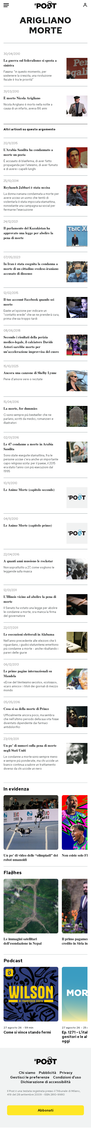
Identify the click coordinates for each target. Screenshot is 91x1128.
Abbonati (45, 1110)
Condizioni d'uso (67, 1077)
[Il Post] (45, 5)
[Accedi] (85, 5)
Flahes (13, 872)
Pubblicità (47, 1072)
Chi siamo (27, 1072)
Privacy (66, 1072)
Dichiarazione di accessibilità (45, 1082)
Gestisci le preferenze (29, 1077)
